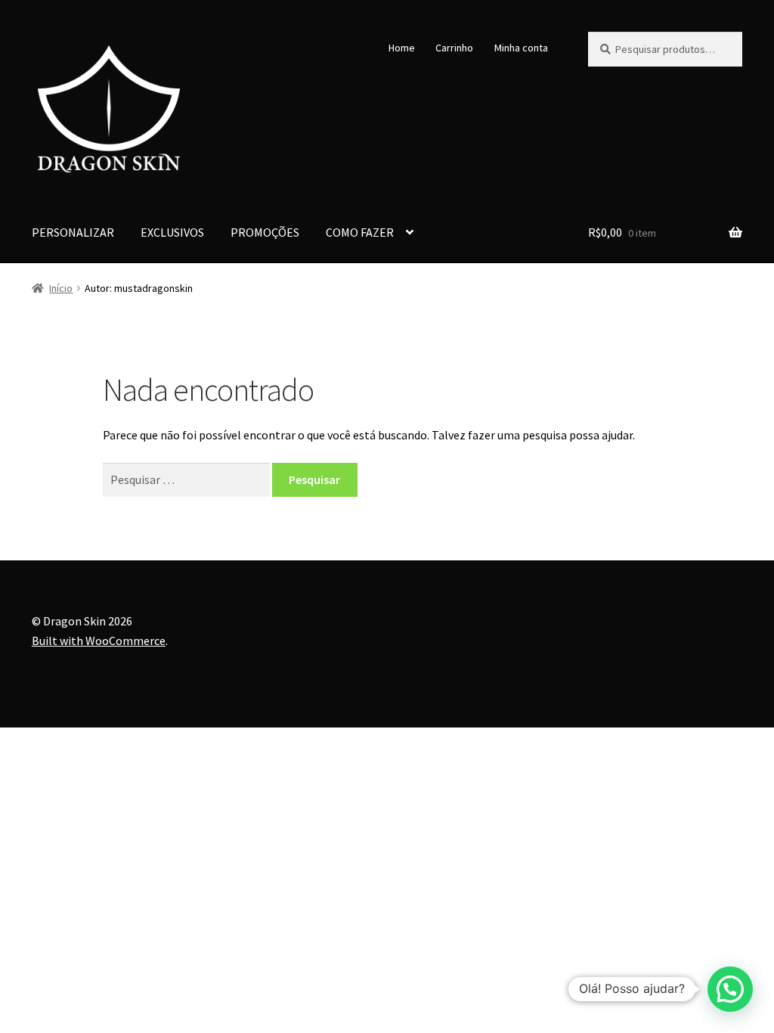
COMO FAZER (360, 232)
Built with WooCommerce (99, 640)
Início (61, 288)
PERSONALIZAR (73, 232)
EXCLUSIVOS (172, 232)
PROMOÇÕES (265, 232)
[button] (730, 989)
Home (402, 47)
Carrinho (454, 47)
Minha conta (521, 47)
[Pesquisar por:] (187, 479)
